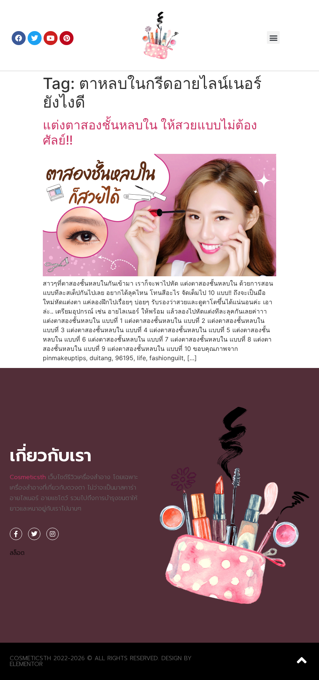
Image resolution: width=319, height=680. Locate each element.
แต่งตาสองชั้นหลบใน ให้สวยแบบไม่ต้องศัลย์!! (150, 132)
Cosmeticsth (28, 477)
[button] (273, 37)
